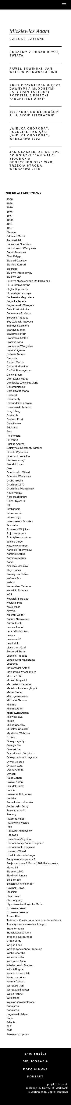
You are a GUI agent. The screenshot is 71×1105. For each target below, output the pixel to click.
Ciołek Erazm (15, 374)
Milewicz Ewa (15, 716)
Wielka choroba (16, 952)
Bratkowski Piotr (16, 333)
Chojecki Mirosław (17, 366)
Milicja (10, 720)
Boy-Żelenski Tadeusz (20, 321)
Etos (9, 431)
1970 (10, 207)
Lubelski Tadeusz (17, 655)
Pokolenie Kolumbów (19, 794)
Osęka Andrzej (15, 769)
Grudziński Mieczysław (20, 488)
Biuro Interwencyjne (18, 284)
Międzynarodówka (17, 696)
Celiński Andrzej (16, 354)
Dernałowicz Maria (18, 390)
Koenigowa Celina (17, 574)
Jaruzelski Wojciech (18, 529)
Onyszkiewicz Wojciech (20, 753)
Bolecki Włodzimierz (18, 309)
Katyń (10, 561)
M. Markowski (60, 1087)
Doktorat (12, 394)
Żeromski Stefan (16, 651)
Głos (9, 468)
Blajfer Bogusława (17, 289)
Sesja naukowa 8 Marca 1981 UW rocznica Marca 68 (32, 865)
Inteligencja (13, 508)
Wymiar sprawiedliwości (21, 1001)
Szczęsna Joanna (17, 912)
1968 (10, 203)
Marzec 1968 (14, 676)
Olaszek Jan (14, 749)
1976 (10, 211)
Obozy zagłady (15, 741)
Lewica (11, 635)
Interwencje (13, 517)
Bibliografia (35, 1061)
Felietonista (13, 435)
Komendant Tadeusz (19, 586)
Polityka (11, 798)
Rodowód (12, 834)
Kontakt (35, 1076)
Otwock (11, 773)
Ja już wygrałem (16, 533)
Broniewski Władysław (20, 346)
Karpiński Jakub (16, 553)
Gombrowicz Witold (18, 472)
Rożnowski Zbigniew (19, 838)
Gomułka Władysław (19, 476)
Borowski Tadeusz (17, 317)
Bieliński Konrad (16, 264)
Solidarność (14, 879)
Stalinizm (12, 891)
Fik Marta (12, 439)
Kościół (11, 582)
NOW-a (11, 737)
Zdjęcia (11, 1022)
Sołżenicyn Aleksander (20, 883)
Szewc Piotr (14, 916)
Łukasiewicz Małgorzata (21, 659)
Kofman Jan (14, 578)
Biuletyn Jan (14, 276)
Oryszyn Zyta (15, 765)
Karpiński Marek (16, 557)
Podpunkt (62, 1084)
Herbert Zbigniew (17, 496)
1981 (10, 223)
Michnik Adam (15, 708)
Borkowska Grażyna (19, 313)
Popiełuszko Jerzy (17, 806)
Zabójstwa (13, 1005)
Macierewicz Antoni (18, 667)
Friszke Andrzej (16, 443)
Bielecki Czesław (17, 260)
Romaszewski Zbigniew (21, 846)
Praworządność (16, 810)
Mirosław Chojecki (17, 728)
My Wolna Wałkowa (18, 733)
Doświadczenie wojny (19, 402)
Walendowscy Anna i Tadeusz (24, 948)
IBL (9, 504)
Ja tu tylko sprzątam (19, 537)
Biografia (12, 268)
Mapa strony (35, 1068)
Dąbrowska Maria (17, 378)
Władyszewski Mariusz (20, 965)
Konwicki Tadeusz (17, 590)
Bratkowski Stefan (17, 337)
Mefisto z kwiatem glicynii (22, 688)
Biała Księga (14, 256)
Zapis (10, 1018)
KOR (9, 594)
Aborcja (11, 232)
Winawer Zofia (15, 957)
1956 (10, 199)
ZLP (9, 1026)
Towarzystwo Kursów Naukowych (26, 924)
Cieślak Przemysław (18, 370)
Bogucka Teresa (16, 301)
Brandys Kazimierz (18, 325)
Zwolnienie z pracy (18, 1034)
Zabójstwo (13, 1009)
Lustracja (12, 663)
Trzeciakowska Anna (19, 932)
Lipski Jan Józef (16, 647)
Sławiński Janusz (17, 875)
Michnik (11, 704)
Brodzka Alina (15, 341)
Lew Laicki (13, 643)
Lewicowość (14, 639)
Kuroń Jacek (14, 622)
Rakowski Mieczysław (19, 830)
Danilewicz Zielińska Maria (22, 382)
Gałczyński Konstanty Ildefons (24, 447)
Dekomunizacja (16, 386)
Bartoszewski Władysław (21, 248)
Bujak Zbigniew (16, 350)
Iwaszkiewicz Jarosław (20, 521)
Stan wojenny (15, 900)
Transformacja (15, 928)
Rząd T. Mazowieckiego (21, 855)
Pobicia (11, 790)
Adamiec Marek (16, 236)
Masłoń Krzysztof (17, 680)
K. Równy (44, 1087)
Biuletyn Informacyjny (19, 272)
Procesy (11, 814)
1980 (10, 219)
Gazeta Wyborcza (17, 452)
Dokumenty (13, 398)
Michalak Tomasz (17, 700)
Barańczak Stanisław (19, 244)
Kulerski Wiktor (15, 614)
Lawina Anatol (15, 627)
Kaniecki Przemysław (19, 549)
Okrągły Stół (14, 745)
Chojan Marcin (15, 362)
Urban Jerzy (14, 940)
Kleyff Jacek (14, 570)
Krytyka (11, 610)
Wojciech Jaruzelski (18, 973)
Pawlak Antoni (15, 781)
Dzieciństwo (14, 423)
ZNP (9, 1030)
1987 (10, 227)
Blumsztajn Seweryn (19, 293)
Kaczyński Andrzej (17, 545)
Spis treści (35, 1053)
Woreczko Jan (15, 985)
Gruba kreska (15, 480)
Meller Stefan (15, 692)
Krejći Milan (13, 606)
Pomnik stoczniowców (20, 802)
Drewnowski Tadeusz (19, 407)
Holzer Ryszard (16, 500)
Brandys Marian (16, 329)
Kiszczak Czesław (17, 565)
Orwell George (15, 761)
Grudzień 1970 (15, 484)
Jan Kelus (12, 525)
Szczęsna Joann (16, 908)
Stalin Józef (13, 896)
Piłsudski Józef (15, 785)
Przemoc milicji (15, 818)
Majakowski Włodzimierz (21, 671)
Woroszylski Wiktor (18, 989)
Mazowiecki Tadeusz (19, 684)
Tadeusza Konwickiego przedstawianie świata (34, 920)
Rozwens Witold (16, 851)
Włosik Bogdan (15, 969)
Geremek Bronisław (18, 456)
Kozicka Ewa (14, 602)
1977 (10, 215)
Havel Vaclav (14, 492)
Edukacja (12, 427)
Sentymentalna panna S (21, 859)
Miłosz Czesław (16, 724)
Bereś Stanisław (16, 252)
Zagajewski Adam (17, 1014)
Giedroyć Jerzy (16, 460)
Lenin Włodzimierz (18, 631)
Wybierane (13, 997)
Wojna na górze (16, 977)
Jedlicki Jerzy (15, 541)
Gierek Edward (15, 464)
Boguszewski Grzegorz (20, 305)
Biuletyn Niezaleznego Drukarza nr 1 (28, 280)
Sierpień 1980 (15, 871)
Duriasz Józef (15, 419)
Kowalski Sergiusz (17, 598)
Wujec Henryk (15, 993)
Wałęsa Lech (14, 944)
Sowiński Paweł (16, 887)
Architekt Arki (14, 240)
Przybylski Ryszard (18, 822)
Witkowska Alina (16, 961)
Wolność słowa (15, 981)
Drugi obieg (13, 411)
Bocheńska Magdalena (20, 297)
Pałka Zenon (14, 777)
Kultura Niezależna (18, 618)
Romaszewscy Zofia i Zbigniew (25, 842)
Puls (9, 826)
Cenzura (12, 358)
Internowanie (14, 513)
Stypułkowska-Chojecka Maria (25, 904)
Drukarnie (12, 415)
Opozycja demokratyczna (22, 757)
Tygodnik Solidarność (19, 936)
